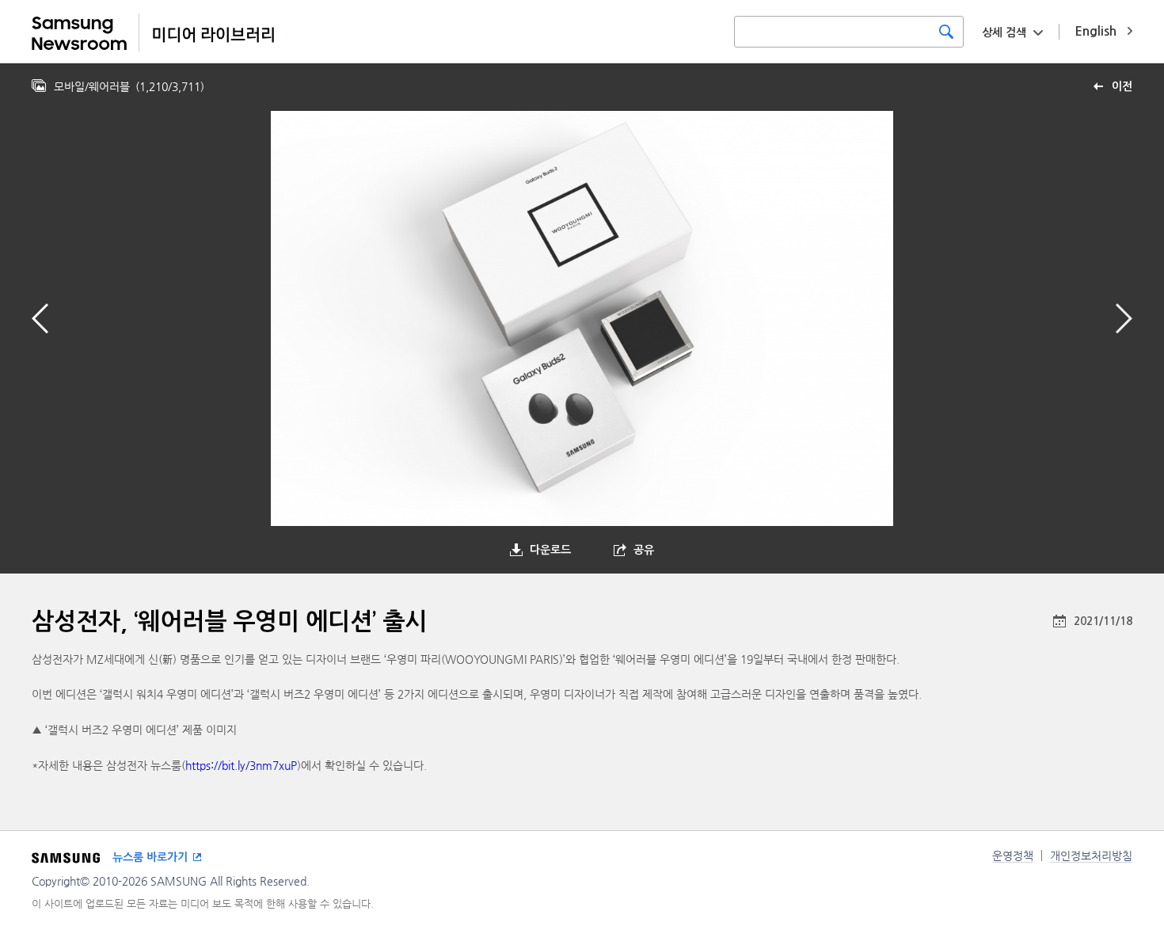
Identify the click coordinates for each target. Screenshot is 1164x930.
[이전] (40, 318)
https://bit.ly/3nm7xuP (241, 765)
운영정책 (1012, 855)
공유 (643, 549)
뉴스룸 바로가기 (150, 857)
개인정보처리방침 (1091, 855)
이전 (1122, 86)
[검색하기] (946, 31)
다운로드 (550, 549)
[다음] (1124, 318)
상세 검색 (1004, 32)
